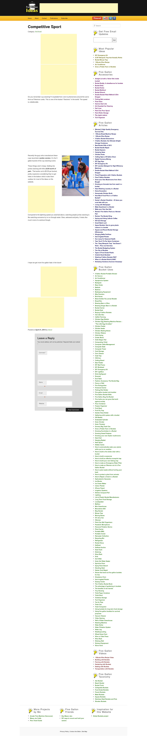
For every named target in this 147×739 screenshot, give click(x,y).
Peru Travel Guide (36, 720)
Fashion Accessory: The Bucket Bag (107, 381)
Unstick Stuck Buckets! (102, 255)
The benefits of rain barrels (104, 588)
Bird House (98, 296)
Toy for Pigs (99, 602)
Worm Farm (99, 645)
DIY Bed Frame (100, 365)
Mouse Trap (99, 513)
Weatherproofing (100, 632)
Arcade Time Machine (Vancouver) (41, 716)
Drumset (98, 376)
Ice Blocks (98, 481)
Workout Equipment (101, 643)
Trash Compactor (100, 607)
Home (30, 18)
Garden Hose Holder (101, 413)
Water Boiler (99, 625)
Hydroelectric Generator (103, 479)
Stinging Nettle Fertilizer (103, 234)
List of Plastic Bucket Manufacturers (107, 497)
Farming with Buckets (102, 662)
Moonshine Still (100, 509)
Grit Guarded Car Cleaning (104, 106)
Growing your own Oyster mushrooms (108, 436)
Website (41, 403)
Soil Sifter (98, 559)
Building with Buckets (102, 660)
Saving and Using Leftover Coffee (106, 218)
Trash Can (98, 604)
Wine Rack (98, 639)
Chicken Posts (100, 154)
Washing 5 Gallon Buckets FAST (106, 257)
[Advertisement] (79, 8)
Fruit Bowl (98, 408)
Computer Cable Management (105, 344)
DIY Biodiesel (99, 367)
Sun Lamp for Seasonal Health (105, 239)
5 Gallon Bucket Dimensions (104, 138)
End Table (98, 379)
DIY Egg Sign (99, 161)
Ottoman (98, 520)
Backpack (98, 283)
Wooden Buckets (100, 701)
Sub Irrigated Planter (102, 237)
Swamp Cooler (100, 582)
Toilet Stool (99, 595)
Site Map (84, 731)
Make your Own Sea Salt (103, 209)
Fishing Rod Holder (101, 390)
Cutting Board (99, 360)
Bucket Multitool (100, 90)
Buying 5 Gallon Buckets (103, 312)
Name (42, 382)
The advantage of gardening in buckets (108, 586)
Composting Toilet (101, 342)
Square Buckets (100, 697)
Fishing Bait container (102, 99)
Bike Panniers (99, 294)
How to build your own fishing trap (106, 461)
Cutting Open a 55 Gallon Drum (105, 157)
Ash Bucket (99, 681)
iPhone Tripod (99, 488)
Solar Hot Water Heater (102, 561)
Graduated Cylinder (101, 420)
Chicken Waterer (100, 333)
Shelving (98, 552)
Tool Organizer (100, 117)
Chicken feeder (100, 328)
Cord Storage (99, 351)
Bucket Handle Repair (102, 148)
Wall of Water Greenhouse (103, 620)
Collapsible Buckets (101, 688)
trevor (50, 330)
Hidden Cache (99, 445)
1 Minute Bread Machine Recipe (105, 134)
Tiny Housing (99, 591)
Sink (96, 556)
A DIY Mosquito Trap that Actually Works (108, 57)
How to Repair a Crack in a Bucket (106, 477)
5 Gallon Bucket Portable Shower (106, 274)
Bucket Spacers (100, 150)
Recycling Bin (99, 538)
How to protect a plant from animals (107, 474)
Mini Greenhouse (100, 506)
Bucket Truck (99, 685)
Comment (42, 353)
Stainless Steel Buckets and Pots (106, 699)
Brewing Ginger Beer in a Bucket (106, 306)
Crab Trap (98, 356)
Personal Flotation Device (103, 527)
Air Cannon (99, 276)
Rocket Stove (99, 543)
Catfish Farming (100, 317)
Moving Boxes (99, 515)
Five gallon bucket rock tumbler (105, 392)
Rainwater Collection (102, 536)
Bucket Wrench (100, 92)
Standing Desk (100, 568)
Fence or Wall (99, 383)
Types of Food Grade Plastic (104, 253)
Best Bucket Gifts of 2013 (103, 145)
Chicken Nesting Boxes (102, 331)
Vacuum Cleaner (100, 616)
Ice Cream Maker (100, 483)
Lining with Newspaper (102, 205)
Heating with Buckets (102, 666)
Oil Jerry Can (99, 518)
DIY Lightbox (99, 372)
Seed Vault (98, 550)
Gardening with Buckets (103, 664)
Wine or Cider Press (101, 636)
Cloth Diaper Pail (100, 340)
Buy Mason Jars (67, 716)
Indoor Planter (100, 486)
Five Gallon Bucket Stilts (103, 394)
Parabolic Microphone (102, 525)
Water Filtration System (103, 627)
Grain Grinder (99, 422)
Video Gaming (100, 618)
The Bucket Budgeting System (105, 248)
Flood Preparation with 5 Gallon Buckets (108, 175)
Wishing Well (99, 641)
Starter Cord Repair (101, 570)
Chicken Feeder (100, 326)
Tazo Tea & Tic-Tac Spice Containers (107, 241)
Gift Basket (98, 417)
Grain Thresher (100, 424)
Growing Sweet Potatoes (103, 433)
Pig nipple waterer (101, 115)
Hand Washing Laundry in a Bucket (106, 189)
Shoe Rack (98, 554)
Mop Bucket (99, 511)
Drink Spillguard (100, 374)
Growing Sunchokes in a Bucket (105, 431)
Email (42, 393)
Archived (38, 31)
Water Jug (98, 629)
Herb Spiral (99, 442)
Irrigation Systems (101, 490)
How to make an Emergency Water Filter (108, 463)
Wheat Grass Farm (101, 634)
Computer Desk (100, 347)
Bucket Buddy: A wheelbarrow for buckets (109, 83)
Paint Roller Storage (101, 113)
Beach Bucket (99, 683)
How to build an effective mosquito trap (108, 458)
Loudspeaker (99, 502)
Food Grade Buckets (102, 690)
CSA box (98, 358)
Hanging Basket (100, 440)
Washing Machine (101, 623)
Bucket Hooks (99, 88)
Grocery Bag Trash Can (102, 426)
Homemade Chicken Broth (103, 193)
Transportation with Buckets (104, 669)
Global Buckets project (100, 716)
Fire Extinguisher (101, 385)
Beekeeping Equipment (103, 292)
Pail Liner (98, 108)
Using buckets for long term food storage (108, 609)
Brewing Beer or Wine (102, 303)
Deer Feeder (99, 363)
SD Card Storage (100, 221)
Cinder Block (99, 337)
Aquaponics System (101, 280)
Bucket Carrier (99, 308)
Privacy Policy (64, 731)
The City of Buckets (101, 250)
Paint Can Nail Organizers (103, 522)
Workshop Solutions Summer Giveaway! (108, 262)
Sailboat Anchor (100, 547)
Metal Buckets (99, 694)
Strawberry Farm (100, 577)
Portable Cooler (100, 534)
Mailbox (97, 504)
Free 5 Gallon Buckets (102, 177)
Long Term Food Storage (103, 499)
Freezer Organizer (101, 406)
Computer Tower (100, 349)
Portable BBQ (99, 531)
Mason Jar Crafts (35, 718)
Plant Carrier (99, 529)
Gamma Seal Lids (101, 104)
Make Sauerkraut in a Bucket (104, 207)
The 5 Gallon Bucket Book (103, 584)
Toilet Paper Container (102, 593)
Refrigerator (99, 540)
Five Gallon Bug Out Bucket (104, 397)
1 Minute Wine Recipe (102, 62)
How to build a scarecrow (103, 456)
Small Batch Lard (101, 223)
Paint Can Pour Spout (102, 111)
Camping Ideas (100, 152)
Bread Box (98, 301)
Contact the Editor (75, 731)
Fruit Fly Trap (99, 410)
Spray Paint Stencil (101, 566)
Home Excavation (101, 191)
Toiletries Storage (101, 598)
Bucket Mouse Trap (101, 60)
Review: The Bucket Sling (103, 216)
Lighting (98, 495)
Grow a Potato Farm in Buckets (105, 67)
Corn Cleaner (99, 353)
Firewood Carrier (100, 388)
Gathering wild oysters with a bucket (107, 415)
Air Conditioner (100, 64)
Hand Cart (98, 438)
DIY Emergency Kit (101, 55)
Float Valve (98, 101)
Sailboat (98, 545)
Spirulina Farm (100, 563)
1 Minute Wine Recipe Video (104, 657)
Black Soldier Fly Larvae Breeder (106, 299)
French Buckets (100, 692)
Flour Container (100, 404)
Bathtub (97, 287)
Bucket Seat (99, 310)
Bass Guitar (99, 285)
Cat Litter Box (99, 315)
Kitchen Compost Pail (102, 493)
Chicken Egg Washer (102, 319)
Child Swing (99, 335)
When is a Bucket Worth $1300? (105, 259)
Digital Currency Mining (103, 159)
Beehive (97, 290)
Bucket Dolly (99, 85)
